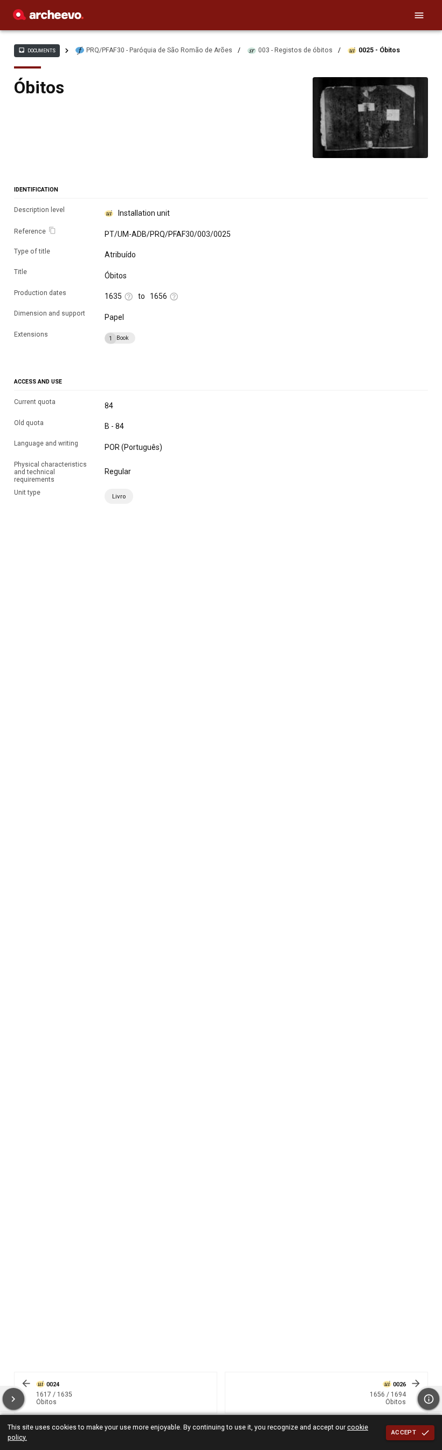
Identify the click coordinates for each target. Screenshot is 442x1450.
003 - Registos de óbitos (295, 50)
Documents (36, 50)
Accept (403, 1432)
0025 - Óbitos (379, 50)
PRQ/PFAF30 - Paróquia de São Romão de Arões (159, 50)
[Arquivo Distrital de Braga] (48, 17)
